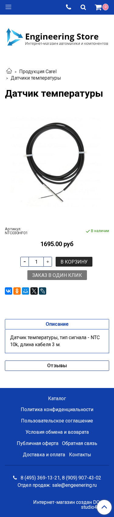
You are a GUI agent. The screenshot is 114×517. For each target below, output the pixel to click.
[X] (34, 291)
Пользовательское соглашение (57, 421)
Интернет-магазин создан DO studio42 (66, 505)
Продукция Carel (38, 71)
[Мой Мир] (25, 291)
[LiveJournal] (42, 291)
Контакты (80, 455)
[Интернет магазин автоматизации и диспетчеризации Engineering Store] (57, 36)
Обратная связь (79, 443)
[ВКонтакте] (8, 291)
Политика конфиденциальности (57, 409)
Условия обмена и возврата (57, 432)
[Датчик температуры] (57, 163)
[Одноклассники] (17, 291)
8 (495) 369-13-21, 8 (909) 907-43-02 (60, 478)
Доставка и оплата (44, 455)
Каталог (57, 398)
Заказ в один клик (57, 275)
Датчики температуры (36, 78)
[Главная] (9, 71)
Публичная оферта (37, 443)
